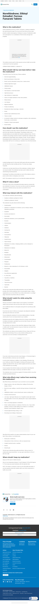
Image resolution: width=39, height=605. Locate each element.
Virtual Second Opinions (7, 568)
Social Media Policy (24, 591)
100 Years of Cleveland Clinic (17, 552)
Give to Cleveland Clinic (6, 559)
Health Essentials (22, 581)
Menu (35, 4)
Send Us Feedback (5, 591)
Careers (14, 564)
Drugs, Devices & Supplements (8, 10)
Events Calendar (5, 555)
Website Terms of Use (15, 593)
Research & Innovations (17, 561)
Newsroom (28, 581)
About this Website (12, 591)
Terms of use (5, 515)
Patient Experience (16, 559)
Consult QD (17, 581)
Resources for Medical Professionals (19, 568)
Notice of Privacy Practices (28, 593)
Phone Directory (5, 566)
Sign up (12, 503)
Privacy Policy (22, 593)
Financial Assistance (6, 557)
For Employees (15, 566)
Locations (14, 555)
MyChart (23, 583)
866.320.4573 (26, 528)
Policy (19, 57)
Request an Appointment (19, 532)
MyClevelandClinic (18, 583)
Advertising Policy (18, 591)
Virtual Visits (5, 570)
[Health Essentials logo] (15, 494)
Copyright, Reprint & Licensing (7, 593)
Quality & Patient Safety (16, 557)
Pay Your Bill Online (6, 561)
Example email (12, 501)
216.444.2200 (22, 530)
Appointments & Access (7, 552)
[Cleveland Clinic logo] (6, 494)
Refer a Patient (5, 564)
